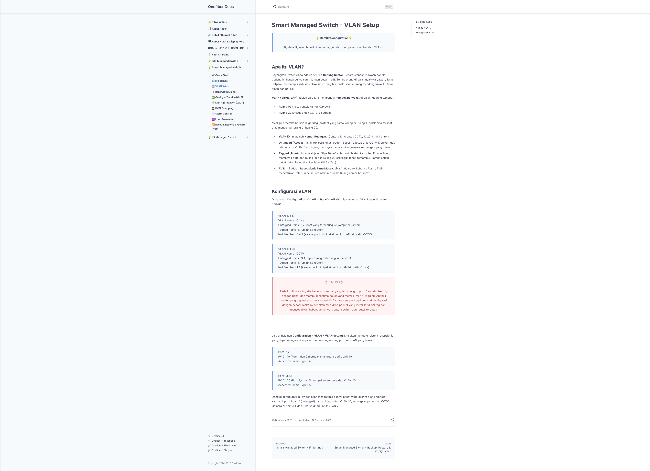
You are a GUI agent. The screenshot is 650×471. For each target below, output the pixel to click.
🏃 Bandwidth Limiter (224, 91)
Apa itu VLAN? (423, 27)
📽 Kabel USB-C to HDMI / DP (226, 48)
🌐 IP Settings (220, 80)
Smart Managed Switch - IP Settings (299, 447)
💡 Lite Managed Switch (223, 61)
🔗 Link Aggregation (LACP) (228, 102)
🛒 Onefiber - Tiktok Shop (222, 445)
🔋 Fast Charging (218, 54)
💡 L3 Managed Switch (222, 137)
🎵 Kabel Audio (217, 28)
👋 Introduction (217, 22)
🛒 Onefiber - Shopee (220, 450)
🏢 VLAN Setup (220, 86)
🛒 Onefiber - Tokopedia (221, 440)
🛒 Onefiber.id (216, 435)
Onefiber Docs (221, 6)
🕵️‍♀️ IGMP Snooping (222, 108)
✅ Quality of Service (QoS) (227, 97)
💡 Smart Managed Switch (224, 67)
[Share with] (392, 420)
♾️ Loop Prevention (223, 119)
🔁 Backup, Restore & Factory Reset (228, 126)
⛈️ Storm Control (222, 113)
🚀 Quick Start (220, 75)
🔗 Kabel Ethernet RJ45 (222, 35)
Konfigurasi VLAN (425, 32)
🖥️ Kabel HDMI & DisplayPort (226, 41)
